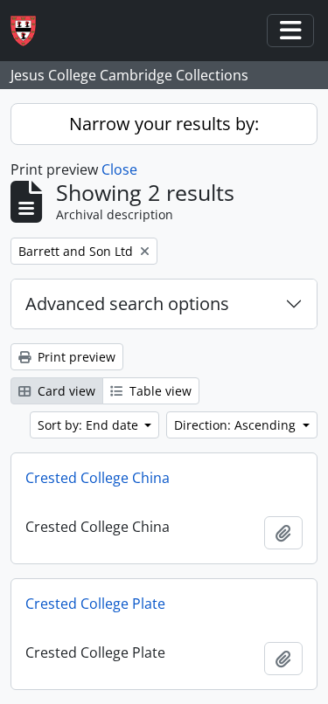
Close (119, 169)
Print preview (74, 357)
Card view (64, 391)
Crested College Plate (95, 603)
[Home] (30, 31)
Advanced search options (127, 303)
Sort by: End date (90, 425)
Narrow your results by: (164, 123)
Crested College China (97, 477)
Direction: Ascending (236, 425)
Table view (159, 391)
